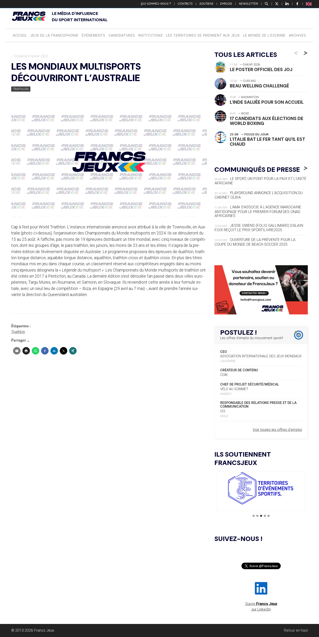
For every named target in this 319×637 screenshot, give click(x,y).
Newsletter (248, 4)
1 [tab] (254, 516)
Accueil (20, 36)
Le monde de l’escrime (264, 36)
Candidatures (122, 36)
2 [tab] (257, 516)
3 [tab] (261, 516)
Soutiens (206, 4)
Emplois (226, 4)
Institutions (150, 36)
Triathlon (20, 89)
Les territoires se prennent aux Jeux (203, 36)
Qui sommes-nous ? (156, 4)
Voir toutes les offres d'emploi (277, 429)
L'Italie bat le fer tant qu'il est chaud (267, 141)
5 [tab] (268, 516)
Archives (297, 36)
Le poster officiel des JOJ (261, 69)
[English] (309, 4)
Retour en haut (296, 630)
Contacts (185, 4)
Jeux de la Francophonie (54, 36)
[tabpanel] (261, 489)
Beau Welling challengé (259, 86)
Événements (93, 36)
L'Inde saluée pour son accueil (267, 102)
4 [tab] (265, 516)
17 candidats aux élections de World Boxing (266, 121)
